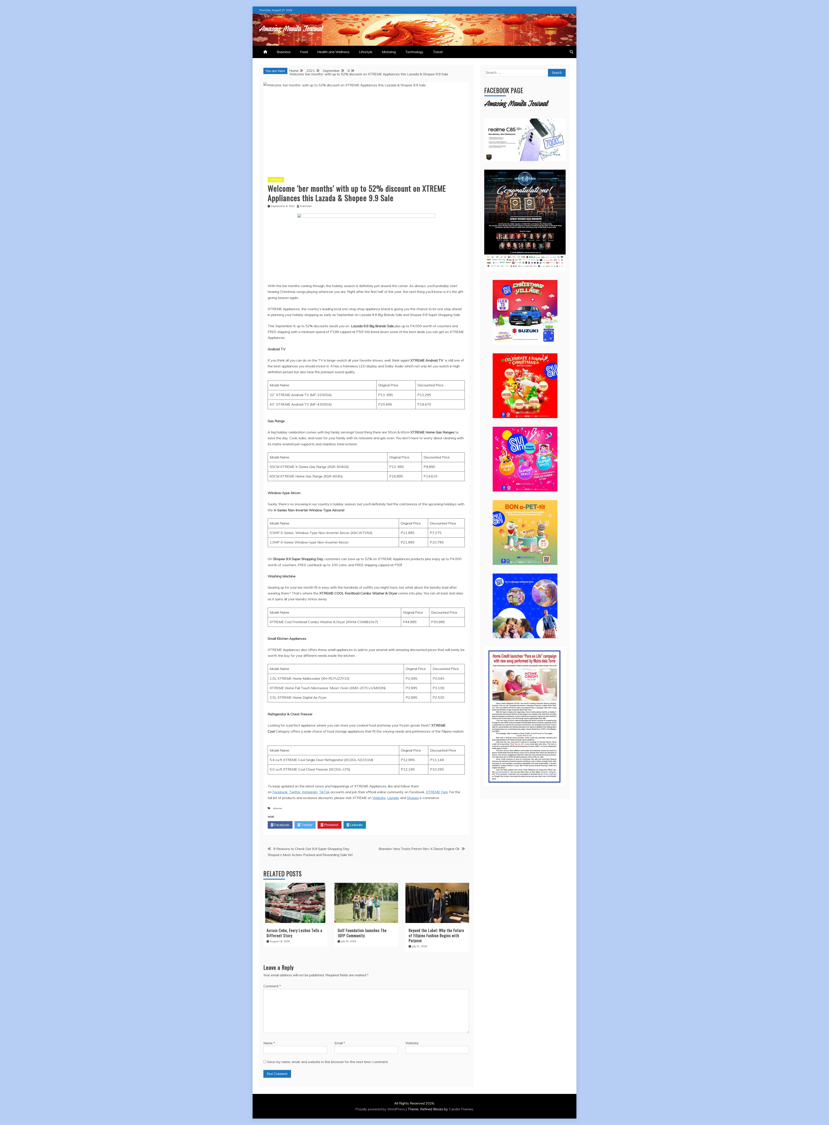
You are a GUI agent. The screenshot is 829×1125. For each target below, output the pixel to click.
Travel (438, 52)
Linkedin (356, 825)
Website (412, 1043)
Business (284, 52)
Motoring (389, 52)
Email (339, 1043)
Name (269, 1043)
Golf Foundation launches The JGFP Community (362, 932)
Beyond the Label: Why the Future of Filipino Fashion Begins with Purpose (436, 935)
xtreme (277, 808)
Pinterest (330, 825)
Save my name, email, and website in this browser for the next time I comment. (327, 1062)
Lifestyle (365, 52)
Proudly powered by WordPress (380, 1109)
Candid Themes (461, 1109)
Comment (272, 986)
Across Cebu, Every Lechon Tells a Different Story (294, 932)
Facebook (281, 825)
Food (304, 52)
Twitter (306, 825)
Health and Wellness (333, 52)
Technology (414, 52)
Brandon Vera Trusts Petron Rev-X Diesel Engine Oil (419, 849)
